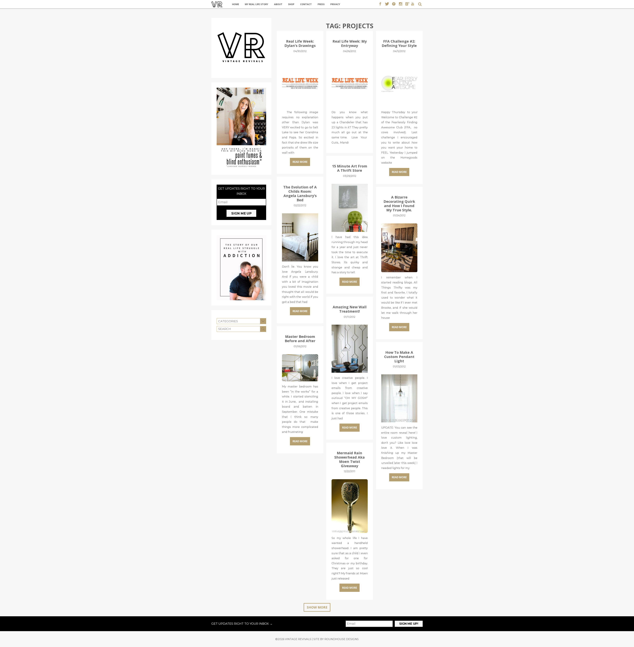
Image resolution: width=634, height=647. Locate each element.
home (235, 4)
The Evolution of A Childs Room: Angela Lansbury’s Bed (300, 193)
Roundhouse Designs (341, 639)
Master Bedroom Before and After (300, 338)
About (278, 4)
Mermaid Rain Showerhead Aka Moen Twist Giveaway (349, 459)
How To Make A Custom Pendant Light (399, 356)
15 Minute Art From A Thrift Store (349, 168)
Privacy (335, 4)
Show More (317, 607)
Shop (291, 4)
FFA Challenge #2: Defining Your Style (399, 43)
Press (321, 4)
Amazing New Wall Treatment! (350, 309)
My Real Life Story (256, 4)
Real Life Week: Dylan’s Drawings (300, 43)
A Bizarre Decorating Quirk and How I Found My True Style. (399, 203)
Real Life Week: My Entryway (350, 43)
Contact (306, 4)
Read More (300, 162)
